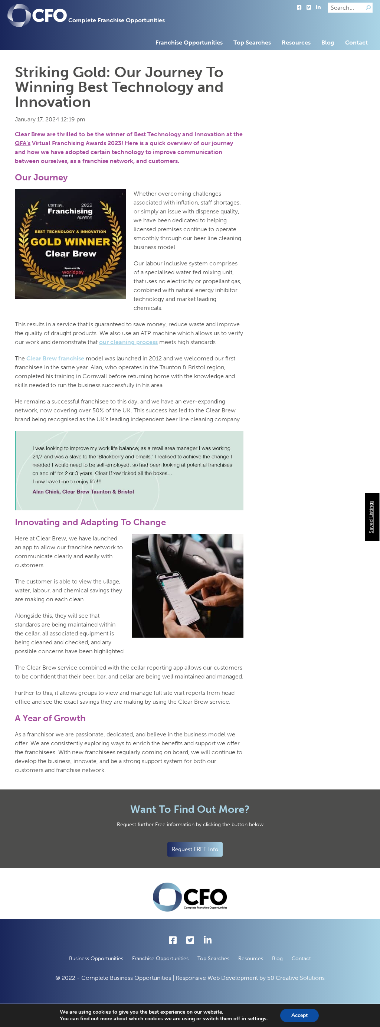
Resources (296, 42)
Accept (299, 1015)
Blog (327, 42)
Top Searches (252, 42)
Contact (356, 42)
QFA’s (22, 143)
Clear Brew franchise (55, 358)
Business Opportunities (96, 958)
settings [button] (257, 1018)
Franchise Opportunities (189, 42)
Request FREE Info (195, 849)
